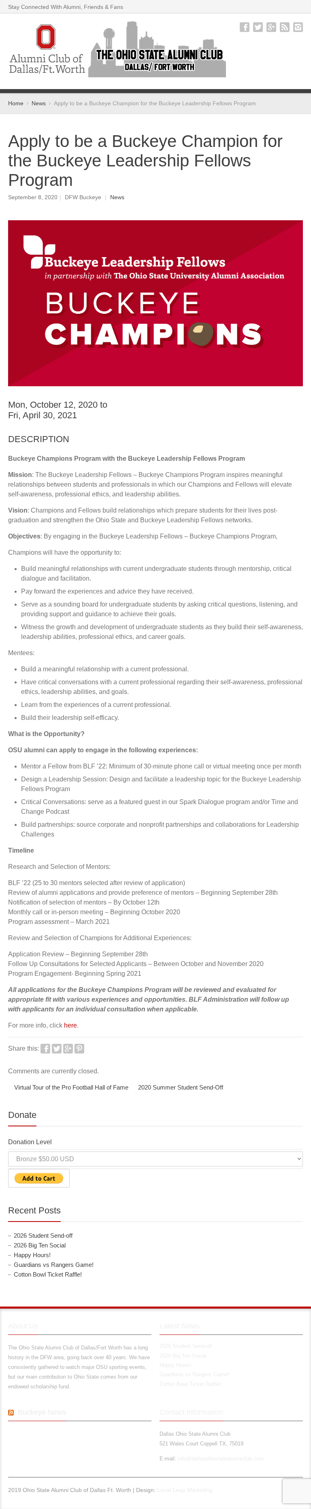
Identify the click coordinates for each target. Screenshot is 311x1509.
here (70, 1025)
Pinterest (79, 1049)
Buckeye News (42, 1412)
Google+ (271, 27)
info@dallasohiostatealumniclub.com (221, 1459)
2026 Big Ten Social (40, 1245)
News (117, 197)
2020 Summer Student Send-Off (180, 1087)
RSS (285, 27)
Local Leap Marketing (185, 1490)
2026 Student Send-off (43, 1235)
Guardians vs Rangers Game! (54, 1265)
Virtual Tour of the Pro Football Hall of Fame (71, 1087)
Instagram (298, 27)
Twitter (258, 27)
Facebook (244, 27)
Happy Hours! (32, 1255)
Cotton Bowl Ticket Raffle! (48, 1274)
